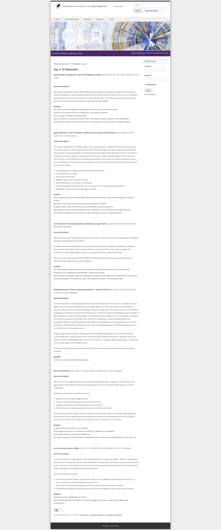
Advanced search (151, 10)
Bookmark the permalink (114, 515)
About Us (100, 19)
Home (57, 19)
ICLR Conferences (71, 19)
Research (88, 19)
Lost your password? (150, 94)
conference (77, 64)
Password (147, 75)
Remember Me (151, 84)
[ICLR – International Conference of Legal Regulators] (90, 6)
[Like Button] (56, 510)
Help (111, 19)
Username (147, 66)
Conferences (141, 53)
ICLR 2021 (84, 64)
